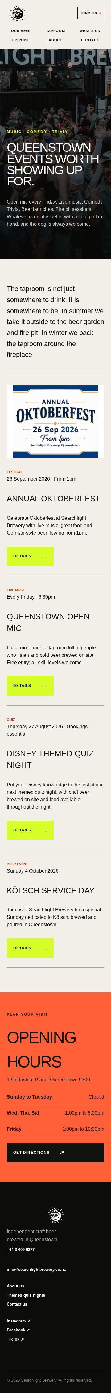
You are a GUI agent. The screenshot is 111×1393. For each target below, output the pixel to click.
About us (15, 1286)
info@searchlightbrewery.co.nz (36, 1269)
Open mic (21, 40)
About (55, 40)
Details (30, 556)
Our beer (21, 31)
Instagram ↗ (19, 1321)
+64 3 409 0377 (21, 1249)
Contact (90, 40)
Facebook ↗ (18, 1330)
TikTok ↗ (15, 1339)
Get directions (38, 1152)
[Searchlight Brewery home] (18, 13)
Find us (91, 13)
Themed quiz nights (26, 1295)
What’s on (90, 31)
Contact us (17, 1304)
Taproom (55, 31)
